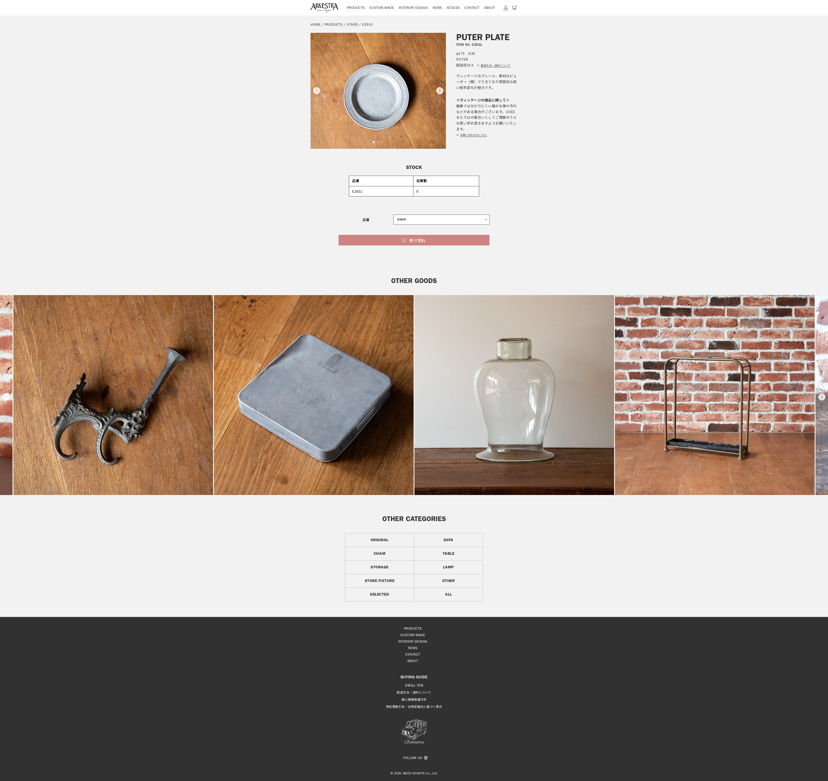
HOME (315, 24)
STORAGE (380, 567)
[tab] (374, 142)
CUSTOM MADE (381, 8)
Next (821, 397)
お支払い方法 (414, 685)
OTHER (352, 24)
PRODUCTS (356, 8)
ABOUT (489, 8)
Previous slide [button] (316, 90)
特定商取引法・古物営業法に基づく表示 (414, 706)
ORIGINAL (380, 540)
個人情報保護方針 (414, 699)
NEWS (437, 8)
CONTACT (472, 8)
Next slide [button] (439, 90)
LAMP (448, 567)
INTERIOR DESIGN (413, 8)
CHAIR (380, 553)
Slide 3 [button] (383, 142)
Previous (6, 397)
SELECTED (379, 594)
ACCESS (453, 8)
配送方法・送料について (414, 692)
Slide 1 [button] (374, 142)
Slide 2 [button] (378, 142)
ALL (448, 594)
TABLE (449, 553)
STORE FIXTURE (380, 580)
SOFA (448, 540)
